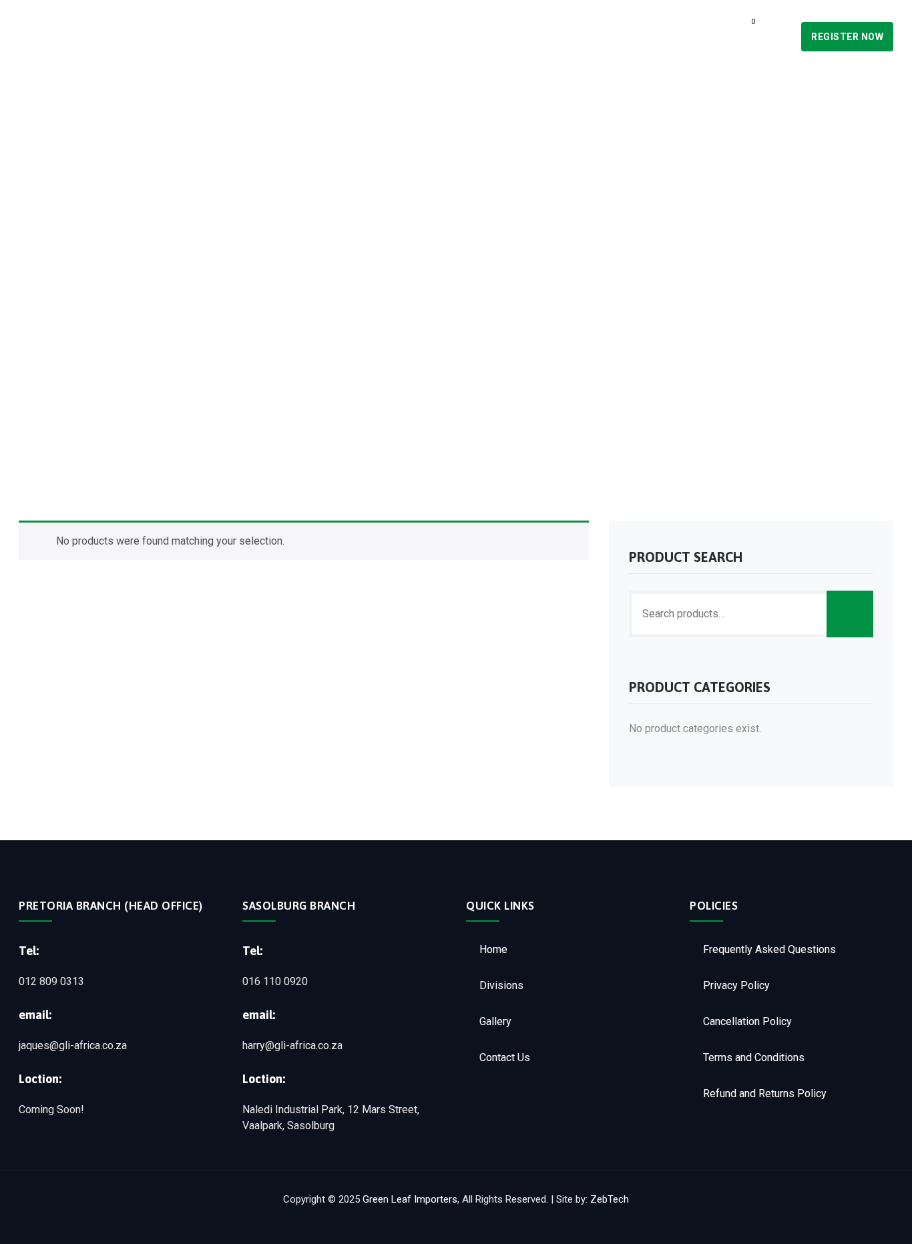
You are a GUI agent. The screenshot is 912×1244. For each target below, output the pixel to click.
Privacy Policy (736, 985)
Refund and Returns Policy (765, 1093)
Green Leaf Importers (410, 1199)
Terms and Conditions (754, 1057)
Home (432, 36)
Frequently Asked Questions (769, 949)
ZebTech (609, 1199)
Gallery (558, 36)
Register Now (847, 36)
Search (850, 614)
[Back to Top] (884, 1222)
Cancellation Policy (747, 1021)
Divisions (492, 36)
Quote (695, 36)
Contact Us (629, 36)
